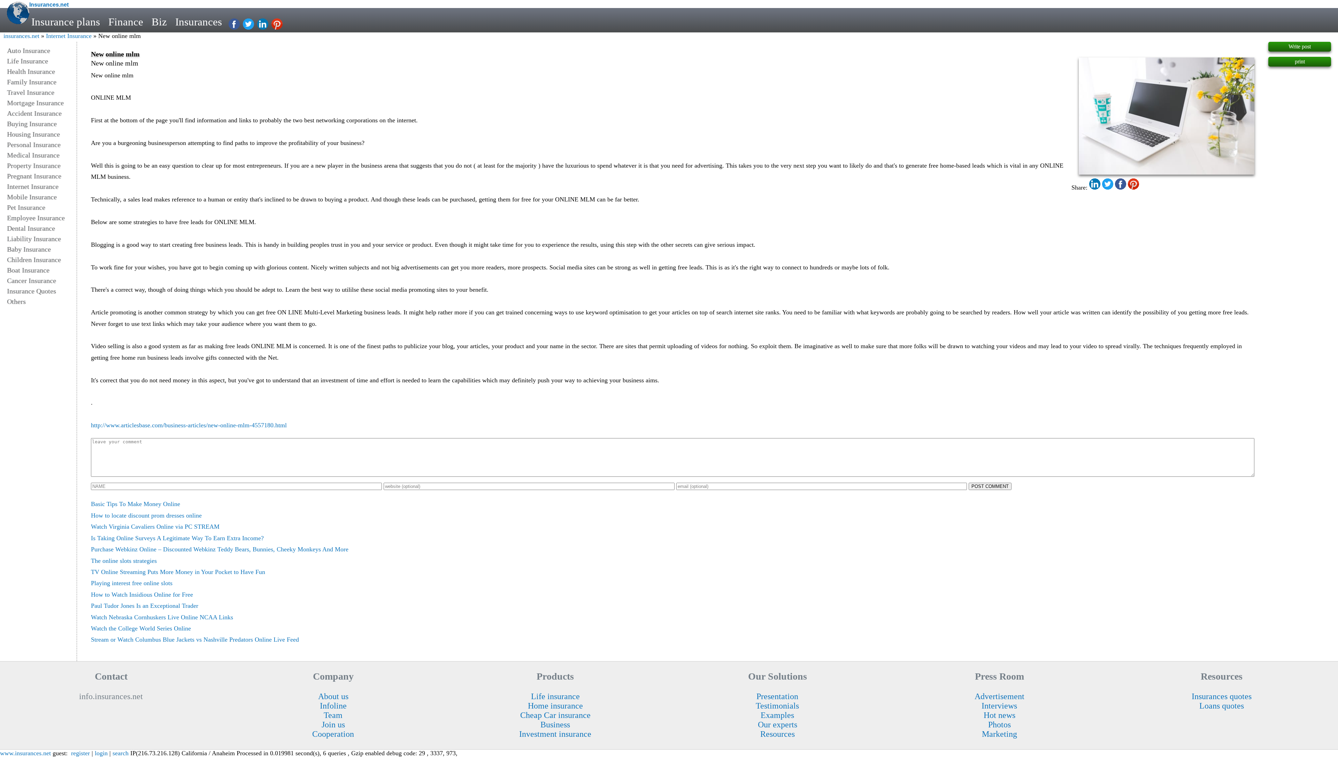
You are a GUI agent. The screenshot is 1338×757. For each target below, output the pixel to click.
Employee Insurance (36, 218)
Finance (125, 22)
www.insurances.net (25, 753)
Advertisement (999, 696)
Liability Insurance (34, 239)
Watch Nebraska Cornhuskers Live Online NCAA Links (162, 617)
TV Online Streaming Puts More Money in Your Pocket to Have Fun (178, 571)
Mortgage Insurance (35, 103)
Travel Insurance (30, 92)
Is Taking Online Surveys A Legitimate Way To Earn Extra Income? (177, 538)
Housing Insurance (33, 134)
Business (555, 724)
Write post (1300, 46)
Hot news (999, 715)
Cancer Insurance (31, 280)
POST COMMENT (990, 486)
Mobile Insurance (32, 197)
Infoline (333, 705)
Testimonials (777, 705)
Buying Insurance (32, 124)
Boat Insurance (28, 270)
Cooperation (333, 734)
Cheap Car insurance (555, 715)
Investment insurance (555, 734)
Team (333, 715)
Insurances (198, 22)
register (80, 753)
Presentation (777, 696)
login (101, 753)
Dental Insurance (31, 228)
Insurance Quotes (31, 291)
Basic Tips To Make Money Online (135, 503)
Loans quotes (1221, 705)
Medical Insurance (33, 155)
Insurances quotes (1222, 696)
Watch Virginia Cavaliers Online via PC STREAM (155, 526)
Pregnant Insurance (34, 176)
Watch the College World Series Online (141, 628)
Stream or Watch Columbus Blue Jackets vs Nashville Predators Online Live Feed (195, 639)
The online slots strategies (124, 560)
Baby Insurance (29, 249)
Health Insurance (31, 71)
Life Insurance (27, 61)
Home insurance (555, 705)
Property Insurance (34, 165)
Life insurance (555, 696)
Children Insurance (34, 259)
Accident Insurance (34, 113)
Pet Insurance (26, 207)
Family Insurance (31, 82)
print (1300, 61)
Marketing (999, 734)
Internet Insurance (69, 35)
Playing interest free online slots (131, 583)
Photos (999, 724)
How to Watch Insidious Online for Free (142, 594)
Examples (777, 715)
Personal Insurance (34, 144)
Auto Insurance (28, 50)
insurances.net (21, 35)
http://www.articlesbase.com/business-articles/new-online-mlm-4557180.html (189, 425)
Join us (333, 724)
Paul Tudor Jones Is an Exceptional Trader (144, 605)
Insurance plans (65, 22)
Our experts (777, 724)
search (121, 753)
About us (333, 696)
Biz (159, 22)
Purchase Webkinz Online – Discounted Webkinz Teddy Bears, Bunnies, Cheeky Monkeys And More (219, 549)
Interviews (999, 705)
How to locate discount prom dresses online (146, 515)
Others (16, 301)
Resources (777, 734)
